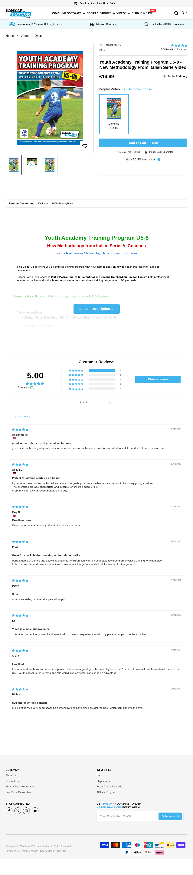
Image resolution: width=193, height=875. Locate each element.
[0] (184, 13)
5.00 (35, 375)
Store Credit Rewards (109, 786)
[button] (85, 146)
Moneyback (62, 203)
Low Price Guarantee (18, 792)
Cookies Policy (47, 851)
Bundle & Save (97, 3)
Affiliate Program (106, 792)
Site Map (61, 851)
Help (99, 775)
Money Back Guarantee (20, 786)
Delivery (43, 203)
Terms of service (30, 851)
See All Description (94, 309)
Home (10, 35)
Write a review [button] (158, 379)
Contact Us (12, 781)
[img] (20, 429)
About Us (11, 775)
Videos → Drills (31, 35)
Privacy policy (13, 851)
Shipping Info (104, 781)
